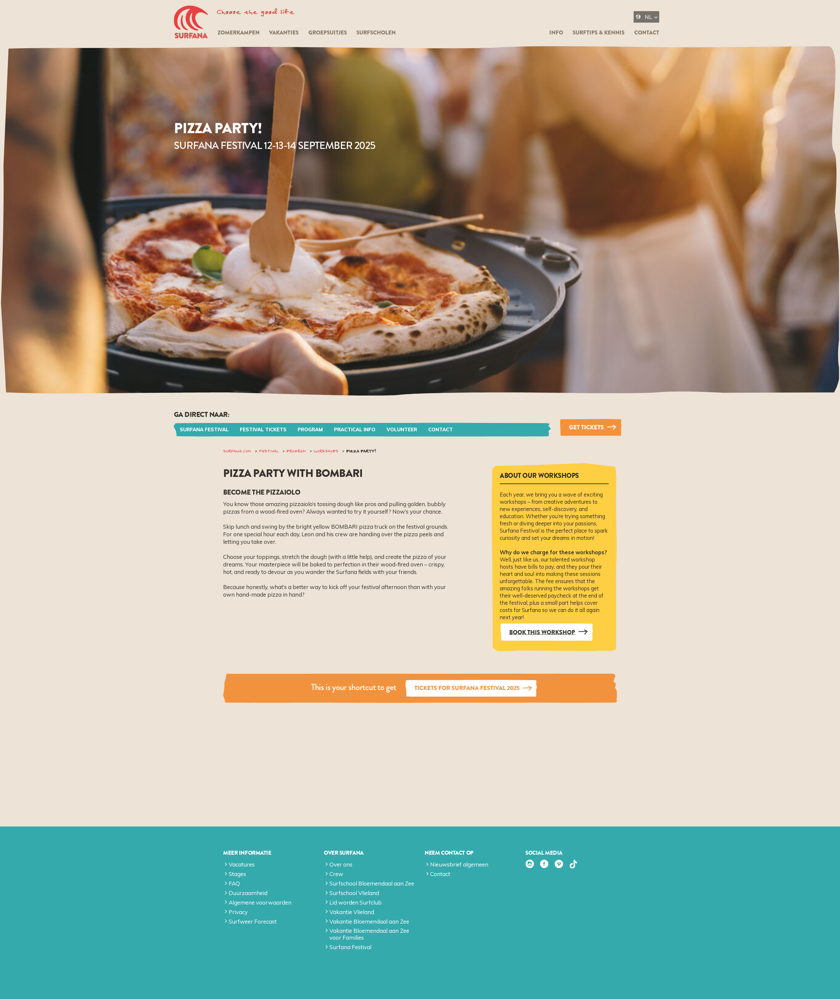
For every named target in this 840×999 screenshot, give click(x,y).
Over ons (340, 864)
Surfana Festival (204, 429)
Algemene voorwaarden (260, 902)
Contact (646, 33)
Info (556, 33)
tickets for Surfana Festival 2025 (466, 688)
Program (310, 429)
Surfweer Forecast (253, 921)
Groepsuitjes (327, 33)
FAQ (234, 883)
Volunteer (402, 429)
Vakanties (284, 33)
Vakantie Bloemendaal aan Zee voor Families (369, 934)
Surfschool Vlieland (354, 892)
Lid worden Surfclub (355, 902)
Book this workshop (542, 632)
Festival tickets (263, 429)
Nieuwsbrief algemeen (459, 864)
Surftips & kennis (598, 33)
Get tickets (586, 427)
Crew (336, 873)
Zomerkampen (239, 33)
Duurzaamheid (248, 892)
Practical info (354, 429)
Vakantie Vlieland (351, 911)
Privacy (238, 911)
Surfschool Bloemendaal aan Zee (371, 883)
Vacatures (242, 864)
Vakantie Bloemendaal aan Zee (369, 921)
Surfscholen (376, 33)
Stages (237, 873)
